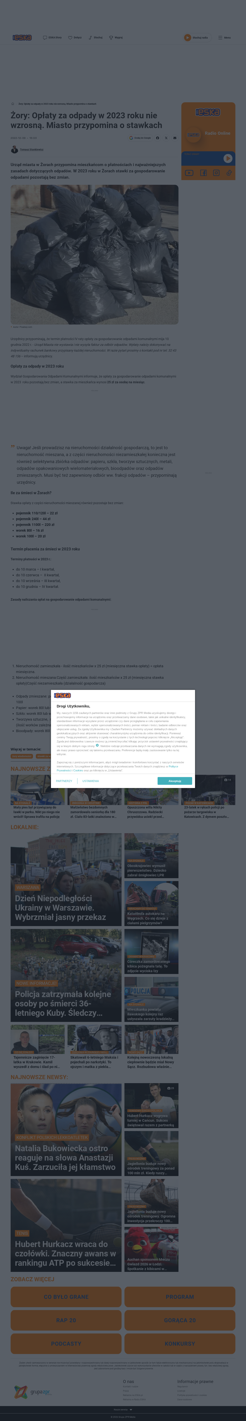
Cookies (78, 770)
